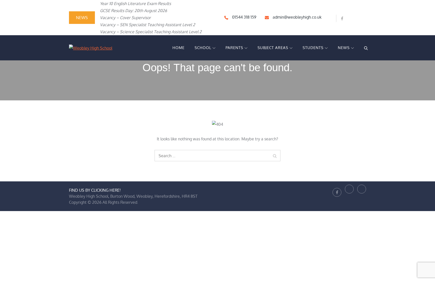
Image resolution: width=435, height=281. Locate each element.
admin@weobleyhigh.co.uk (297, 17)
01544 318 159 (244, 17)
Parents (234, 47)
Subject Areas (273, 47)
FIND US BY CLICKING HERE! (95, 190)
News (344, 47)
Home (178, 47)
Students (313, 47)
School (203, 47)
